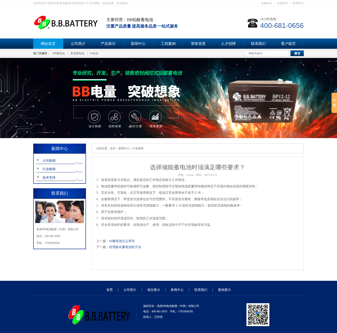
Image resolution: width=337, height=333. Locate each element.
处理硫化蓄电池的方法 (125, 247)
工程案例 (168, 44)
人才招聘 (228, 44)
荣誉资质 (198, 44)
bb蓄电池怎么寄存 (122, 241)
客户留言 (288, 44)
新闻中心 (138, 44)
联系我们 (298, 3)
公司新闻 (49, 160)
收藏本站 (266, 3)
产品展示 (108, 44)
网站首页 (48, 44)
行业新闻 (49, 169)
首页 (113, 148)
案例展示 (224, 290)
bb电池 (94, 53)
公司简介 (78, 44)
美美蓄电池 (77, 53)
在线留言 (282, 3)
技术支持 (49, 177)
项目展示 (153, 290)
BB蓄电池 (59, 53)
